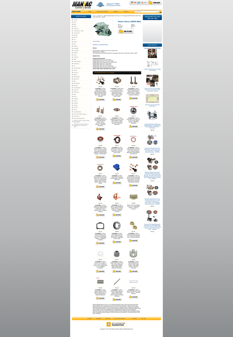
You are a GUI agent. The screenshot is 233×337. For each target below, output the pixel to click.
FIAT (74, 39)
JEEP (74, 59)
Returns (107, 318)
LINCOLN (75, 72)
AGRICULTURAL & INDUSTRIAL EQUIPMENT (81, 121)
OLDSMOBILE (77, 87)
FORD (75, 42)
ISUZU (75, 55)
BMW (74, 24)
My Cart (143, 318)
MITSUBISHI (76, 83)
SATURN (75, 98)
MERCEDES (76, 77)
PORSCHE (76, 92)
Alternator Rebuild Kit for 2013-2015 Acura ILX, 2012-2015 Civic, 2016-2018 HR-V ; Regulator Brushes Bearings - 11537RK (152, 150)
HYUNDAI (75, 50)
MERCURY (76, 79)
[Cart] (154, 2)
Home (94, 15)
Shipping (98, 318)
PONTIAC (75, 90)
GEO (74, 44)
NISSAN (75, 85)
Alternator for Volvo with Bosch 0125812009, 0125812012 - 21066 (80, 125)
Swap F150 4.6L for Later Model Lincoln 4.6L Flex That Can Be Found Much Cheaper (152, 90)
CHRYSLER (76, 33)
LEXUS (75, 70)
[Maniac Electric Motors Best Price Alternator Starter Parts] (82, 7)
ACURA (75, 20)
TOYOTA (75, 107)
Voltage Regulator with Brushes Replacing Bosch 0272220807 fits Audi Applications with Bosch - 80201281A (152, 126)
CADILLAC (76, 28)
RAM (74, 94)
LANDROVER (76, 68)
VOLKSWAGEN (77, 112)
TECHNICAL (76, 116)
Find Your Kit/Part (102, 11)
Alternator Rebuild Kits (79, 118)
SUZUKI (75, 105)
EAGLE (75, 37)
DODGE (75, 35)
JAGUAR (75, 57)
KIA (74, 66)
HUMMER (75, 48)
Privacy (126, 11)
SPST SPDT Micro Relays (79, 114)
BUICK (75, 26)
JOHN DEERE (77, 61)
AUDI (74, 22)
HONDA (75, 46)
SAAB (74, 96)
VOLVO (75, 109)
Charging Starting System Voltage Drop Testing (152, 70)
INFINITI (75, 52)
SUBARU (75, 103)
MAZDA (75, 74)
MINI (74, 81)
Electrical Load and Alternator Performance (152, 105)
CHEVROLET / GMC (78, 31)
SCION (75, 101)
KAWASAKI (76, 63)
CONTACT (115, 11)
